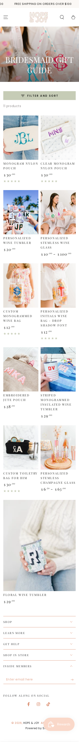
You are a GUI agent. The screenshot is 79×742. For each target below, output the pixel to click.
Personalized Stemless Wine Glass (55, 242)
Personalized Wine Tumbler (17, 240)
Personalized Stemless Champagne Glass (58, 477)
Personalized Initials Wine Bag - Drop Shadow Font (54, 318)
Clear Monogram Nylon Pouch (58, 166)
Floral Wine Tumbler (25, 595)
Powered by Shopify (39, 728)
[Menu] (5, 17)
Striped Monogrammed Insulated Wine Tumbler (56, 402)
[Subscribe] (73, 679)
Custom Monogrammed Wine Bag (17, 315)
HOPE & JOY (31, 723)
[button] (62, 17)
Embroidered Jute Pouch (16, 397)
